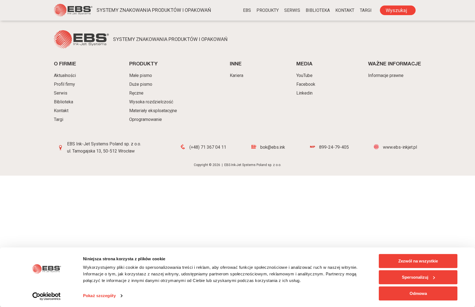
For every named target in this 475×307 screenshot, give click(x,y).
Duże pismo (140, 84)
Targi (58, 119)
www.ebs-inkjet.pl (400, 147)
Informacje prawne (386, 75)
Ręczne (136, 93)
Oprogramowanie (145, 119)
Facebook (305, 84)
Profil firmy (64, 84)
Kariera (236, 75)
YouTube (304, 75)
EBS (247, 10)
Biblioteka (318, 10)
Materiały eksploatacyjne (153, 110)
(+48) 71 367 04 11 (207, 147)
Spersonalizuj (415, 277)
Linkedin (304, 93)
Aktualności (65, 75)
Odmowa (418, 293)
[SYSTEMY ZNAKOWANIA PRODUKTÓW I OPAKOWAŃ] (73, 11)
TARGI (366, 10)
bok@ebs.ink (272, 147)
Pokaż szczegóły (99, 296)
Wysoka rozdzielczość (151, 101)
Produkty (267, 10)
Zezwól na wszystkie (418, 261)
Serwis (292, 10)
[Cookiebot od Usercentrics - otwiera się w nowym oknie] (47, 296)
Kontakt (344, 10)
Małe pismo (140, 75)
